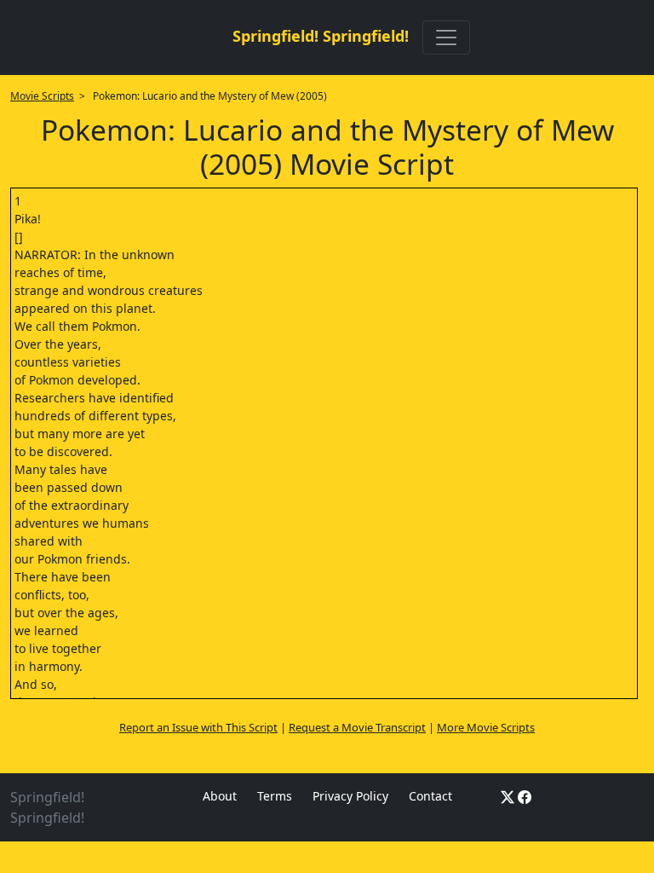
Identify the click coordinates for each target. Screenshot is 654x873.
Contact (430, 796)
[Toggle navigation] (446, 37)
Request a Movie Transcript (357, 727)
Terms (274, 796)
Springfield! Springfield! (320, 36)
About (220, 796)
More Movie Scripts (486, 727)
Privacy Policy (350, 796)
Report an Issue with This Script (198, 727)
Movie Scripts (42, 96)
